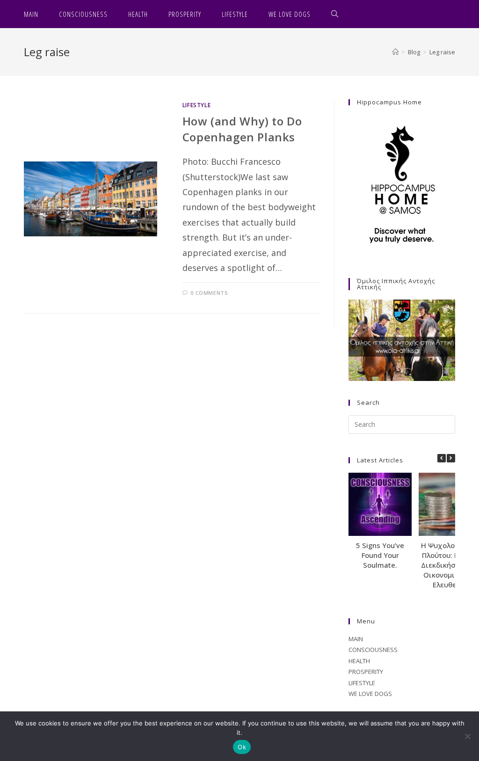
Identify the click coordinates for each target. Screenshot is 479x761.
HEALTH (359, 661)
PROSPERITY (365, 671)
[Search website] (335, 14)
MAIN (355, 639)
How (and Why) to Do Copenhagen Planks (242, 129)
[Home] (395, 52)
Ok (242, 747)
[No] (467, 736)
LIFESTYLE (196, 105)
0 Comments (209, 292)
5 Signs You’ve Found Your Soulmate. (380, 555)
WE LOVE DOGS (370, 693)
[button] (451, 458)
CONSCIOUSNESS (373, 649)
